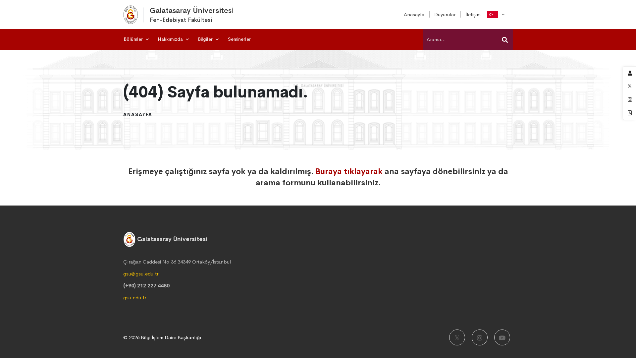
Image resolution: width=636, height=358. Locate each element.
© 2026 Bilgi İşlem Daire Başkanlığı (162, 337)
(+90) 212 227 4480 (146, 285)
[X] (457, 337)
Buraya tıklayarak (349, 171)
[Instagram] (480, 337)
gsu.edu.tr (134, 297)
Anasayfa (137, 114)
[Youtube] (502, 337)
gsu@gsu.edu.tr (140, 273)
